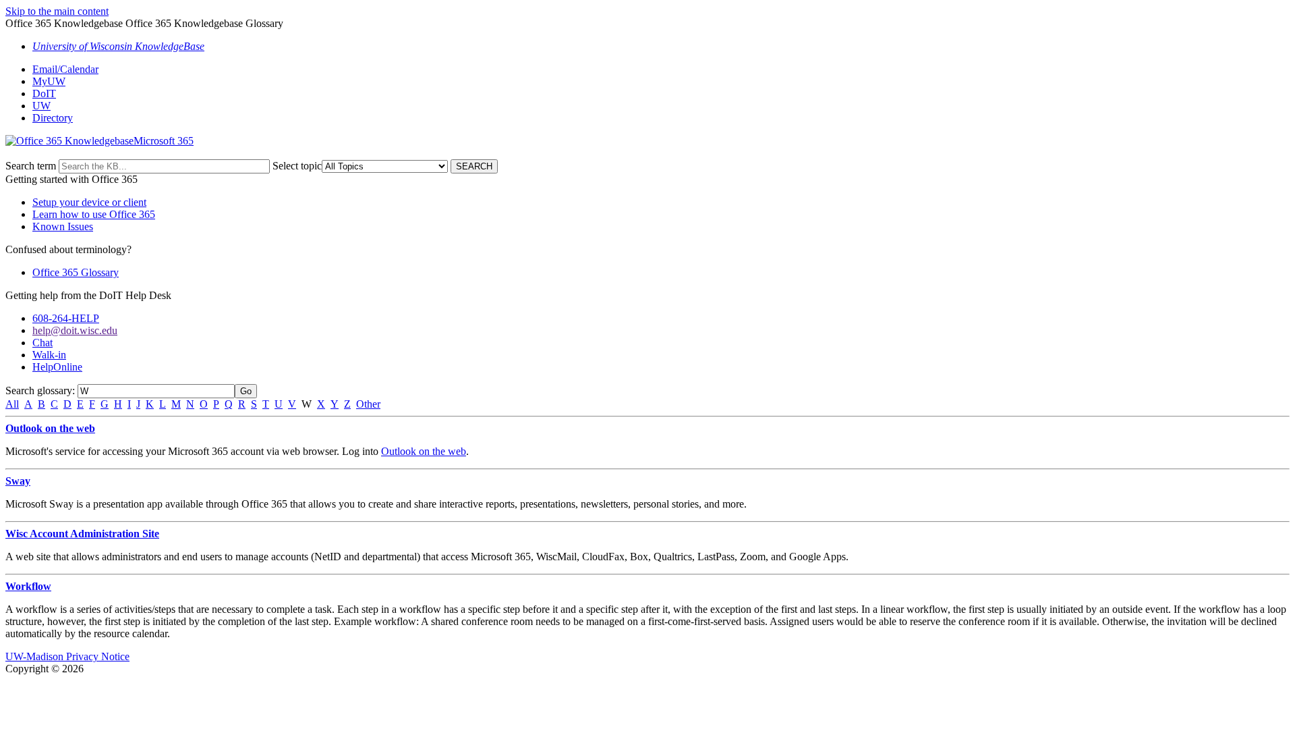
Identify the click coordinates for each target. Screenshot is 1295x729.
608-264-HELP (65, 318)
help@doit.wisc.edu (74, 330)
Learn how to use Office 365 (93, 214)
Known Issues (62, 226)
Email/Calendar (65, 69)
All (12, 404)
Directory (52, 118)
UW (41, 105)
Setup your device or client (89, 202)
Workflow (28, 586)
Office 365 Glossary (75, 272)
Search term (30, 165)
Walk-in (49, 354)
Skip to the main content (57, 11)
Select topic (297, 165)
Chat (42, 342)
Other (368, 404)
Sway (17, 481)
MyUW (48, 81)
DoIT (44, 93)
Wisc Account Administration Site (82, 533)
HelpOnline (57, 367)
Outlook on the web (50, 428)
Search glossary (38, 390)
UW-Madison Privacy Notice (67, 656)
